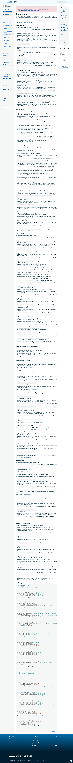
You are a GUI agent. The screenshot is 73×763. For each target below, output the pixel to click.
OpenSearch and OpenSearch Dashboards (7, 6)
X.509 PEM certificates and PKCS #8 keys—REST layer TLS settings (64, 37)
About (27, 1)
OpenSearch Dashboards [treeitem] (7, 66)
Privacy (33, 748)
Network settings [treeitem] (7, 29)
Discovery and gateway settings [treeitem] (8, 32)
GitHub (10, 742)
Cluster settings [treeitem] (6, 37)
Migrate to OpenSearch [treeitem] (6, 60)
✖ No (67, 50)
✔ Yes (62, 50)
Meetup (56, 745)
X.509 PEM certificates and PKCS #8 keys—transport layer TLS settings (64, 33)
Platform (31, 1)
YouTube (56, 743)
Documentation (44, 1)
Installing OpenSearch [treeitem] (7, 21)
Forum (10, 740)
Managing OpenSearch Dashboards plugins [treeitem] (7, 57)
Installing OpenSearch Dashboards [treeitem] (7, 23)
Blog (49, 1)
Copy (53, 730)
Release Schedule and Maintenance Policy (31, 10)
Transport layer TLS (43, 422)
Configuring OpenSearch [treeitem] (7, 25)
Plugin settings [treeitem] (6, 44)
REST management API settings (64, 11)
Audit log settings (64, 15)
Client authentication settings (64, 20)
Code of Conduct (12, 738)
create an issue (65, 67)
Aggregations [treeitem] (5, 85)
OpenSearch (12, 2)
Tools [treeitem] (4, 100)
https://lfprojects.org (40, 760)
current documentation (31, 9)
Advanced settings (64, 12)
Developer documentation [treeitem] (7, 107)
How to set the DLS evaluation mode (29, 60)
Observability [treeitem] (5, 96)
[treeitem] (13, 14)
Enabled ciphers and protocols (31, 389)
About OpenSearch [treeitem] (6, 14)
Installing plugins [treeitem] (6, 55)
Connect (56, 738)
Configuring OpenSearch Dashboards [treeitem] (7, 51)
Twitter (56, 740)
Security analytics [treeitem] (6, 76)
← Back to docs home (6, 9)
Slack (10, 743)
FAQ (32, 743)
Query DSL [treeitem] (4, 83)
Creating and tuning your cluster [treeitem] (7, 72)
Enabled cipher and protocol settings (64, 22)
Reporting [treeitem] (4, 98)
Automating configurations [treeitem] (7, 91)
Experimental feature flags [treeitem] (7, 47)
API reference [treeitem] (5, 102)
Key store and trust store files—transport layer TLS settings (64, 25)
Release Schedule (35, 740)
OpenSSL (27, 471)
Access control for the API (32, 76)
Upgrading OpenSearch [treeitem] (7, 53)
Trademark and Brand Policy (37, 747)
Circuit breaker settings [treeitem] (8, 35)
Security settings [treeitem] (7, 34)
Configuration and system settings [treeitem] (8, 28)
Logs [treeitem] (4, 49)
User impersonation (36, 114)
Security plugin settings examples (64, 43)
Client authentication (30, 367)
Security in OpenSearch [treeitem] (6, 74)
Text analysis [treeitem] (5, 80)
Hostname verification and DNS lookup (33, 356)
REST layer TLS (28, 457)
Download (53, 1)
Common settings (64, 9)
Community (37, 1)
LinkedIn (56, 742)
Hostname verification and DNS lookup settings (64, 17)
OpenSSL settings (64, 30)
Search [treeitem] (4, 87)
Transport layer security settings (63, 40)
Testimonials (34, 745)
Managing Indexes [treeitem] (6, 62)
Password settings (42, 88)
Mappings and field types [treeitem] (7, 78)
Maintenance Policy (35, 742)
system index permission (21, 211)
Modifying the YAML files (38, 18)
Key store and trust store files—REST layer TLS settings (64, 28)
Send (64, 60)
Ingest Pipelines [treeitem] (5, 64)
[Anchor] (24, 25)
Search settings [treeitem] (6, 40)
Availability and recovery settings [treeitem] (8, 43)
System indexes (48, 211)
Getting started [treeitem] (5, 16)
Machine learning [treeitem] (6, 89)
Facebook (56, 747)
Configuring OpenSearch (19, 5)
